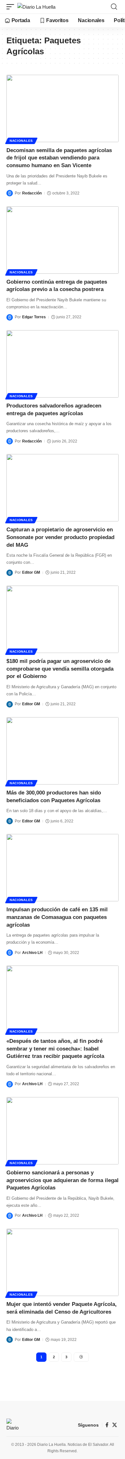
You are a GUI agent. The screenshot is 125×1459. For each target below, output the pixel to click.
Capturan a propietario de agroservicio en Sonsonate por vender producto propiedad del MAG (60, 537)
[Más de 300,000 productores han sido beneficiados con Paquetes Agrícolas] (62, 751)
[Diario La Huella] (36, 7)
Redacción (32, 193)
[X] (115, 1425)
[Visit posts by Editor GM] (9, 573)
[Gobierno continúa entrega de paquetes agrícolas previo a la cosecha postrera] (62, 240)
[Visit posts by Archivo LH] (9, 952)
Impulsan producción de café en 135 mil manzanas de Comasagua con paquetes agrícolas (57, 917)
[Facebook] (107, 1425)
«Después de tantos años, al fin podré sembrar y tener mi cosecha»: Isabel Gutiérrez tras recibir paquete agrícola (55, 1049)
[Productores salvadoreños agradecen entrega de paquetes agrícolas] (62, 364)
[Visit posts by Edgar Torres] (9, 317)
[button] (11, 7)
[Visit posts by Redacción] (9, 193)
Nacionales (21, 140)
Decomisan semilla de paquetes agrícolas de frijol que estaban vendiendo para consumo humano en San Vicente (59, 158)
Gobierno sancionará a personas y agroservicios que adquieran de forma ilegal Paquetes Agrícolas (62, 1180)
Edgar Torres (34, 317)
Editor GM (31, 572)
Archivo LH (32, 952)
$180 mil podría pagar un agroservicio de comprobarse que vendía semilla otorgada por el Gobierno (59, 669)
